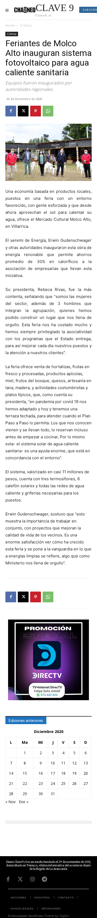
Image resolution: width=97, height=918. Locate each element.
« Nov (10, 801)
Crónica (26, 25)
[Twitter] (20, 879)
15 (25, 773)
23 (41, 783)
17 (53, 773)
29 (25, 793)
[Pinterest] (35, 111)
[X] (23, 111)
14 (11, 773)
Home (10, 25)
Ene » (23, 801)
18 (63, 773)
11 (63, 763)
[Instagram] (32, 879)
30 (41, 793)
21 (11, 783)
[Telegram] (44, 879)
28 (11, 793)
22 (25, 783)
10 (53, 763)
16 (41, 773)
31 (53, 793)
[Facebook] (10, 111)
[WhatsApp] (48, 111)
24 (53, 783)
